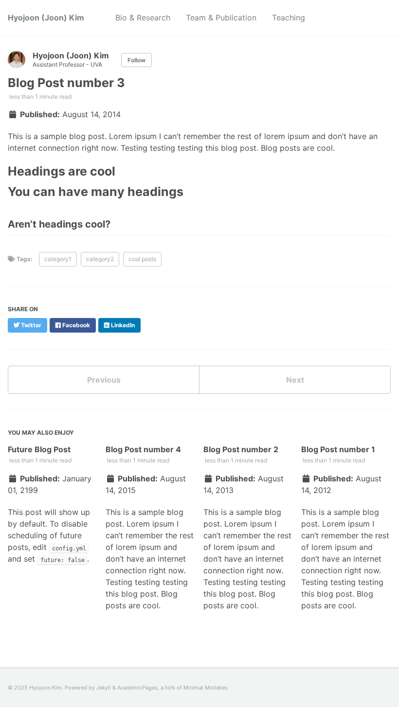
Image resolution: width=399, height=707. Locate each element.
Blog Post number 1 (338, 449)
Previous (104, 380)
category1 (58, 259)
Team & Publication (221, 17)
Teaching (288, 17)
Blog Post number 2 (240, 449)
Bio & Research (142, 17)
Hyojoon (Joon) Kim (46, 17)
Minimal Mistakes (205, 687)
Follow (136, 60)
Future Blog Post (39, 449)
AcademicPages (137, 687)
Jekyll (103, 687)
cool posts (142, 259)
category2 (100, 259)
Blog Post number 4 (143, 449)
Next (295, 380)
